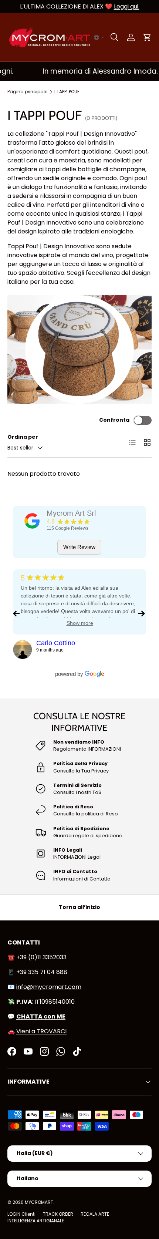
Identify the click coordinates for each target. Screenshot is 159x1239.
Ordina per (22, 437)
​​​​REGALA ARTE (95, 1214)
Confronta (114, 420)
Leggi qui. (126, 6)
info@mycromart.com (48, 987)
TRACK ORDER (58, 1214)
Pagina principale (27, 91)
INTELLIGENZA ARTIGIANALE (35, 1221)
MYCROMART (39, 1202)
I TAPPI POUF (67, 91)
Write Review (79, 547)
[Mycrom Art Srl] (32, 521)
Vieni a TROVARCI (41, 1031)
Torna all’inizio (79, 907)
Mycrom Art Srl (71, 513)
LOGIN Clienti (21, 1214)
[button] (99, 37)
